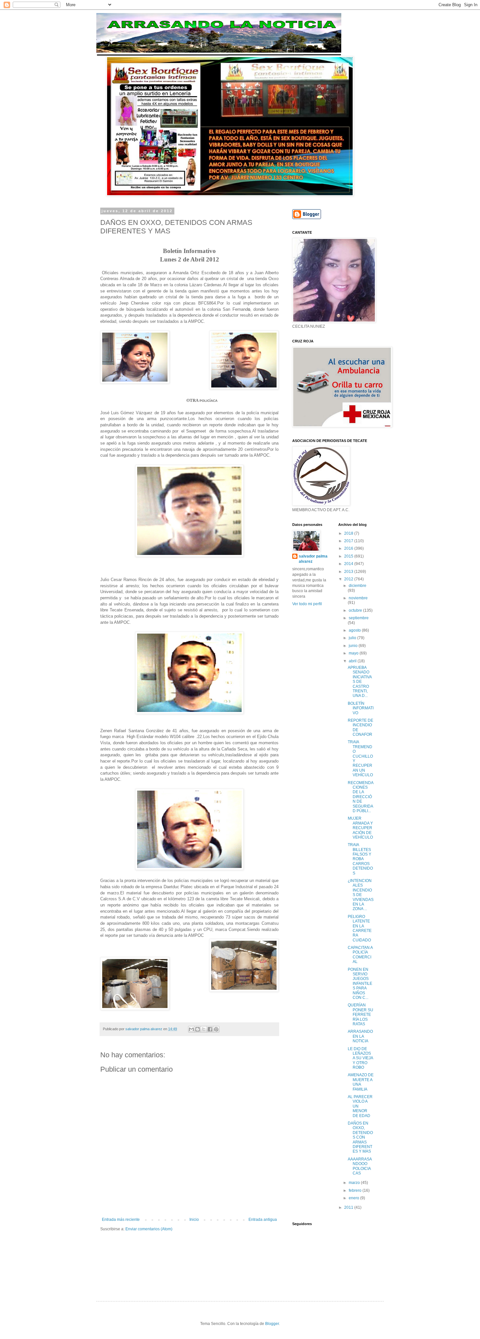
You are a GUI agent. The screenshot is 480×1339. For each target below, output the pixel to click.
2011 (349, 1207)
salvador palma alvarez (313, 559)
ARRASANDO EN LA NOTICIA (360, 1036)
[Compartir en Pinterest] (216, 1029)
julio (353, 638)
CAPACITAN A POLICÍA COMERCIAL (360, 954)
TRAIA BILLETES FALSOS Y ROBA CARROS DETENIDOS (360, 859)
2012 (349, 579)
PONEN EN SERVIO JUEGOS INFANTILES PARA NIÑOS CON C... (360, 983)
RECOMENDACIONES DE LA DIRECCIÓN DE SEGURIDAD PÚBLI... (361, 796)
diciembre (357, 585)
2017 (349, 541)
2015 (349, 556)
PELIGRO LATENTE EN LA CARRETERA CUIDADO (360, 928)
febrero (355, 1190)
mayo (354, 653)
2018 (349, 533)
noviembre (358, 598)
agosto (355, 630)
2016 (349, 548)
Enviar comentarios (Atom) (148, 1229)
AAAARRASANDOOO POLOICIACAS (360, 1166)
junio (354, 645)
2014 (349, 563)
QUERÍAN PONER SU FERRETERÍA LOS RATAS (360, 1014)
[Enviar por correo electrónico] (191, 1029)
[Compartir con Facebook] (210, 1029)
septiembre (359, 618)
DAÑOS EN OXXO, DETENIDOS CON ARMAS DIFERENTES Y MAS (360, 1137)
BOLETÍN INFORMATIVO (361, 708)
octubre (356, 610)
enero (354, 1198)
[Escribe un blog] (197, 1029)
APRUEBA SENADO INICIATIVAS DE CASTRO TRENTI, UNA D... (360, 681)
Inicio (194, 1219)
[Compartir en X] (203, 1029)
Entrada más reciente (121, 1219)
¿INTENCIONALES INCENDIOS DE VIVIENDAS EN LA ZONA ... (361, 894)
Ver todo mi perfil (307, 604)
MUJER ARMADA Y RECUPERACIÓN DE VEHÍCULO (360, 828)
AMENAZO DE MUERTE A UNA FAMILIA (361, 1082)
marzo (355, 1182)
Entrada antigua (262, 1219)
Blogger (272, 1323)
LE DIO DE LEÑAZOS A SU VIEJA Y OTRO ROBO (360, 1058)
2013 (349, 571)
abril (353, 661)
